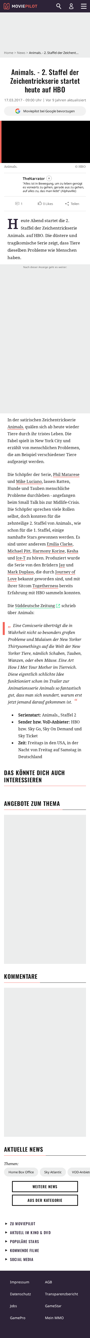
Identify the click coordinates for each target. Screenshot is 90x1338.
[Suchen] (58, 6)
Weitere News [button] (45, 1186)
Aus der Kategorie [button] (45, 1200)
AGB (48, 1282)
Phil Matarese (66, 474)
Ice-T (21, 558)
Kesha (72, 551)
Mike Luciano (29, 481)
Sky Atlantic (53, 1172)
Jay (62, 565)
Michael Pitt (19, 551)
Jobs (13, 1305)
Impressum (19, 1282)
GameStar (53, 1305)
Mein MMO (54, 1317)
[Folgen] (49, 178)
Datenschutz (20, 1294)
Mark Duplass (21, 572)
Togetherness (45, 586)
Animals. (16, 427)
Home (8, 52)
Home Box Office (21, 1172)
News (21, 52)
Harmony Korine (48, 551)
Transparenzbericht (61, 1294)
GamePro (17, 1317)
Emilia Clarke (59, 544)
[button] (45, 203)
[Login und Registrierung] (71, 6)
